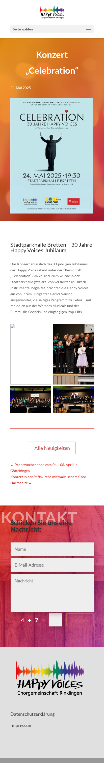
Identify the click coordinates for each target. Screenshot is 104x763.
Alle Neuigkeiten (52, 448)
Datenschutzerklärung (32, 714)
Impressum (21, 725)
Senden (80, 620)
